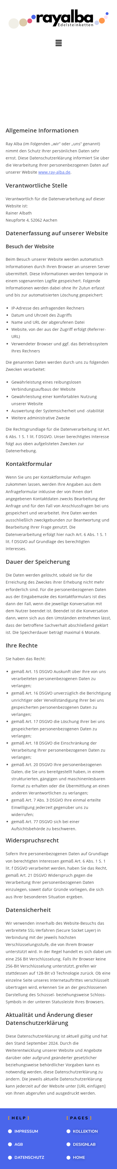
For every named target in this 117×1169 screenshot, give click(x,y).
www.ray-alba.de (54, 172)
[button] (58, 43)
